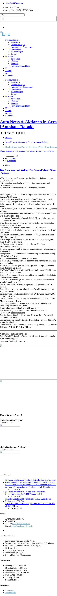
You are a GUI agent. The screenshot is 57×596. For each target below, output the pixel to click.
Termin (8, 71)
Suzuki (13, 54)
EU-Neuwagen (17, 52)
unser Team (15, 59)
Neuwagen (15, 42)
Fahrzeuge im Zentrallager (22, 47)
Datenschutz (10, 593)
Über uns (9, 56)
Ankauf (8, 73)
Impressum (9, 590)
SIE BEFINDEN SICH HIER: (13, 133)
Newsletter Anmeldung (20, 66)
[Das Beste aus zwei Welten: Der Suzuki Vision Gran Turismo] (27, 151)
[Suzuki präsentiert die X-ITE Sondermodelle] (25, 492)
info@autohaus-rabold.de (22, 526)
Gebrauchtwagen (18, 44)
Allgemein (11, 161)
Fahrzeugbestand (12, 40)
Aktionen (14, 63)
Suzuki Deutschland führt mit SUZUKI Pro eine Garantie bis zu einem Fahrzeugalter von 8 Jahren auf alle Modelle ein (30, 486)
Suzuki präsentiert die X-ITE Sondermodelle (24, 494)
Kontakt (8, 68)
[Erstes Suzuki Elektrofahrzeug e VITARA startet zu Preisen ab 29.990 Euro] (31, 501)
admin (12, 158)
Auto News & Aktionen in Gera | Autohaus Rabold (28, 124)
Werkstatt (14, 61)
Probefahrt (9, 75)
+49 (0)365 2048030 (14, 3)
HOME (8, 137)
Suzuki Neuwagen (13, 49)
